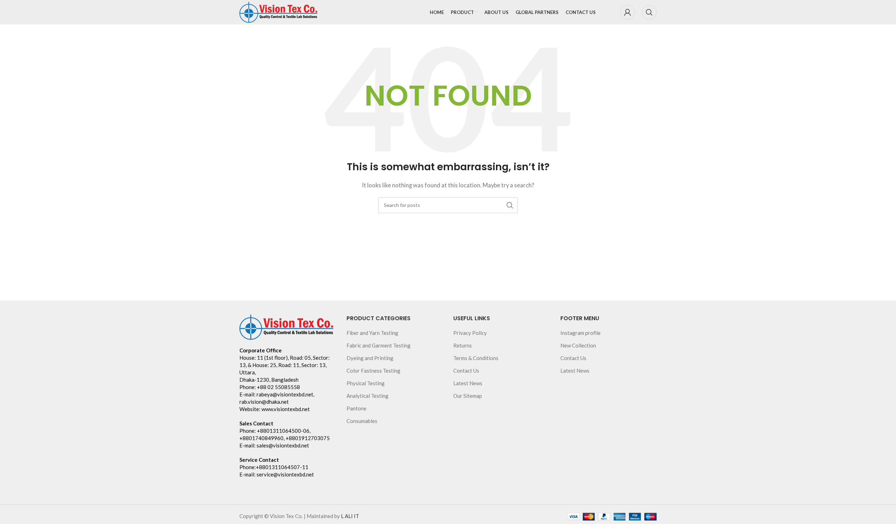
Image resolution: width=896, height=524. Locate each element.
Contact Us (466, 370)
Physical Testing (365, 383)
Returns (462, 345)
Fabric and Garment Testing (378, 345)
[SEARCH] (510, 205)
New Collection (578, 345)
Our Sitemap (467, 396)
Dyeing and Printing (369, 358)
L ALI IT (350, 516)
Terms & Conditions (475, 358)
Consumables (361, 421)
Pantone (356, 408)
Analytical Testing (367, 396)
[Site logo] (278, 11)
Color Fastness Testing (373, 370)
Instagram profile (580, 333)
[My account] (627, 12)
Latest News (467, 383)
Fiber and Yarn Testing (372, 333)
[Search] (649, 12)
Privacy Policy (470, 333)
